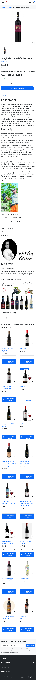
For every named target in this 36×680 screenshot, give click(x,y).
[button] (26, 2)
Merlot (22, 424)
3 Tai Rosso (23, 349)
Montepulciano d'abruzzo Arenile (7, 542)
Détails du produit (8, 313)
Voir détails (27, 400)
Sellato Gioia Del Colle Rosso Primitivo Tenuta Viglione (27, 503)
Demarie (4, 61)
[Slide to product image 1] (4, 50)
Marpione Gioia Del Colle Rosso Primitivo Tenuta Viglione (9, 464)
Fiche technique (8, 318)
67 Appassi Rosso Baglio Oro (8, 350)
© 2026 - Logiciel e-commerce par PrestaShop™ (18, 677)
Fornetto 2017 (24, 386)
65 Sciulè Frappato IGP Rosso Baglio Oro (9, 580)
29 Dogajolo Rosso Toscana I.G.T (8, 617)
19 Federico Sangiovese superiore (9, 502)
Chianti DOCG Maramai (24, 617)
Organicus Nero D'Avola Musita (7, 387)
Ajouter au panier (17, 88)
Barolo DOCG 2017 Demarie (8, 425)
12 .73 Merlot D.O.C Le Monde (26, 542)
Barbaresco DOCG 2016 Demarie (26, 463)
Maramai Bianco (25, 579)
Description (6, 96)
